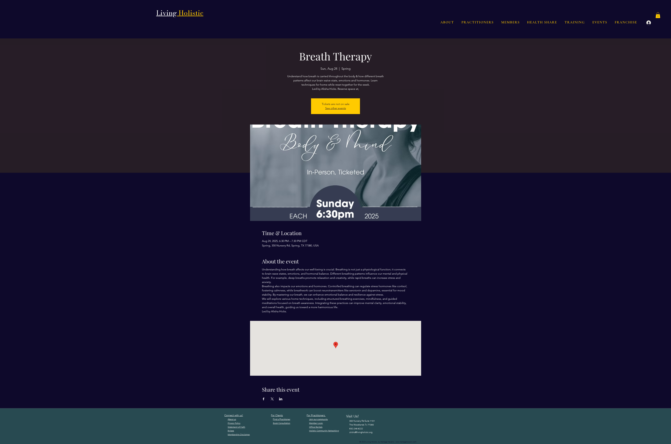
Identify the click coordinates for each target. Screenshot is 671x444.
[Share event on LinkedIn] (280, 399)
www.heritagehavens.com (406, 442)
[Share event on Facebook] (263, 399)
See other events (335, 108)
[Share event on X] (272, 399)
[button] (657, 15)
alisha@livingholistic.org (360, 432)
